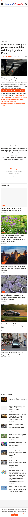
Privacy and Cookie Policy (17, 513)
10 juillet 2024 (16, 56)
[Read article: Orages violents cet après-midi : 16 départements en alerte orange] (14, 197)
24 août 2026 (4, 212)
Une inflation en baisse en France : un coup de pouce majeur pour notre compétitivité (17, 444)
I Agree (14, 515)
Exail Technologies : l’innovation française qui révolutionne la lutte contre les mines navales (18, 399)
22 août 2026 (4, 272)
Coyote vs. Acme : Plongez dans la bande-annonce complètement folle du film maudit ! (17, 436)
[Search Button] (26, 4)
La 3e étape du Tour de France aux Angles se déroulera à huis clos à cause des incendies (14, 355)
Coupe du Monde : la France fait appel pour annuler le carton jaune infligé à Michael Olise (13, 326)
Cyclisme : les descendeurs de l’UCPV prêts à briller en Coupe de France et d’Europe (18, 408)
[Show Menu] (2, 4)
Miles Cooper (7, 56)
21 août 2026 (4, 301)
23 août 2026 (4, 243)
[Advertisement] (14, 24)
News (6, 41)
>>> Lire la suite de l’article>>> (13, 90)
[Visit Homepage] (14, 4)
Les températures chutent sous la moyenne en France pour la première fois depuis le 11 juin (13, 297)
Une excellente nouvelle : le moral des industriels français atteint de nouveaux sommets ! (13, 268)
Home (2, 41)
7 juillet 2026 (4, 330)
